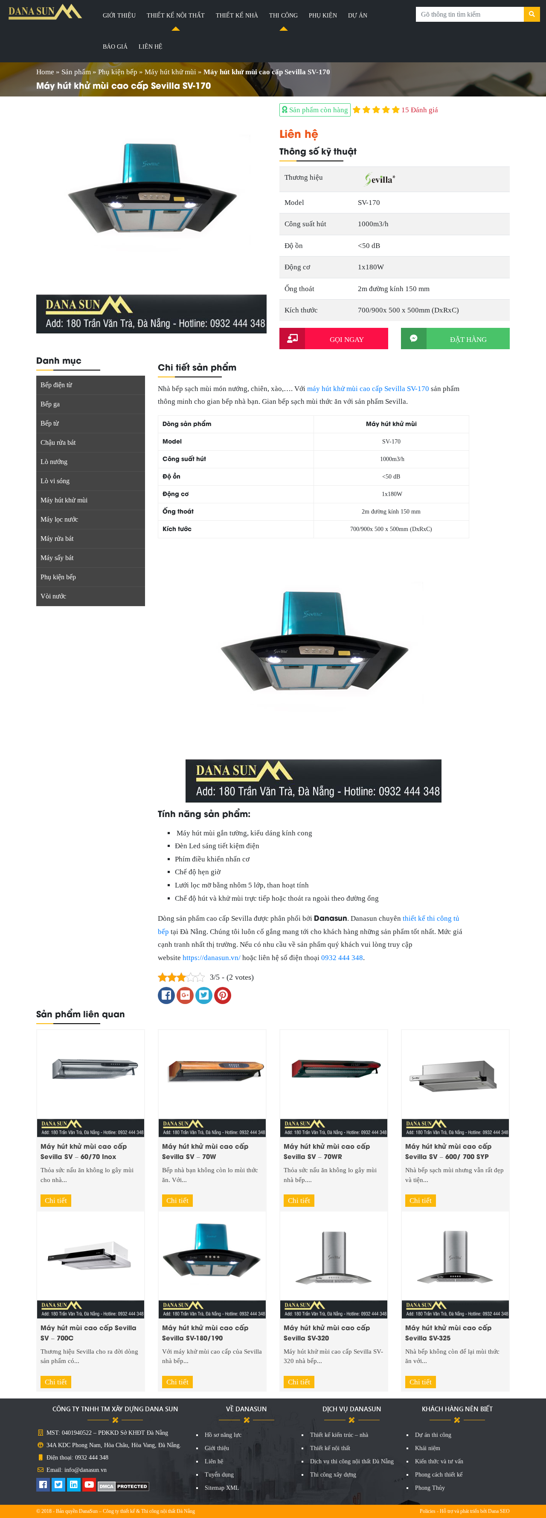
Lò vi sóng (55, 481)
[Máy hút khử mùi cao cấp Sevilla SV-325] (455, 1264)
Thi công (283, 15)
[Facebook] (43, 1486)
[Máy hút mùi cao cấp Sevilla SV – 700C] (90, 1264)
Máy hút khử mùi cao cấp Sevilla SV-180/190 (205, 1332)
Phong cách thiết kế (438, 1474)
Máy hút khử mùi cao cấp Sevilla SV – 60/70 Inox (84, 1151)
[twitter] (58, 1486)
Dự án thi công (433, 1435)
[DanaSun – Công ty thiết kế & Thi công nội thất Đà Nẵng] (45, 12)
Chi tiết (56, 1201)
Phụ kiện (323, 15)
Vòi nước (53, 596)
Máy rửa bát (57, 538)
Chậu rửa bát (58, 442)
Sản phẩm (76, 72)
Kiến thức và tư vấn (439, 1461)
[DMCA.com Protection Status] (123, 1486)
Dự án (357, 15)
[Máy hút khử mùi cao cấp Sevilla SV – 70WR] (333, 1083)
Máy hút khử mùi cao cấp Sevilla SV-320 (327, 1332)
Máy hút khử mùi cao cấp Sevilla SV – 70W (205, 1151)
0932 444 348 (342, 958)
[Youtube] (89, 1486)
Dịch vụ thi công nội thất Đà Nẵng (352, 1461)
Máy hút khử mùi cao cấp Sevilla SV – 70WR (327, 1151)
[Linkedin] (74, 1486)
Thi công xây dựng (333, 1474)
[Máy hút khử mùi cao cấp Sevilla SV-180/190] (212, 1264)
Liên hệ (151, 47)
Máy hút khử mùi (170, 72)
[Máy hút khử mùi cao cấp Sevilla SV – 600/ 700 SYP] (455, 1083)
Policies (428, 1511)
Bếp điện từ (56, 384)
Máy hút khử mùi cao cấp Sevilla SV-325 (448, 1332)
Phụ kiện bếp (117, 72)
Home (45, 72)
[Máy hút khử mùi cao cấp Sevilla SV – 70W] (212, 1083)
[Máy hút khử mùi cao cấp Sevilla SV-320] (333, 1264)
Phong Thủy (430, 1488)
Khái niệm (427, 1448)
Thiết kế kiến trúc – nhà (339, 1435)
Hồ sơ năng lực (223, 1435)
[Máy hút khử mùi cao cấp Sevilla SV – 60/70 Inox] (90, 1083)
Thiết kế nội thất (176, 15)
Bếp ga (50, 404)
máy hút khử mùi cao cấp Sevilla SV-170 (368, 389)
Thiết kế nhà (237, 15)
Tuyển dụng (219, 1474)
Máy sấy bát (57, 557)
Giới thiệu (119, 15)
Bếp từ (50, 423)
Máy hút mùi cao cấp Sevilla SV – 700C (88, 1332)
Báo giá (115, 47)
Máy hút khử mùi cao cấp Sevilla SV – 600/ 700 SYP (448, 1151)
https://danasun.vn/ (212, 958)
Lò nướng (54, 461)
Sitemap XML (222, 1488)
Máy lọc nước (59, 519)
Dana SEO (499, 1511)
